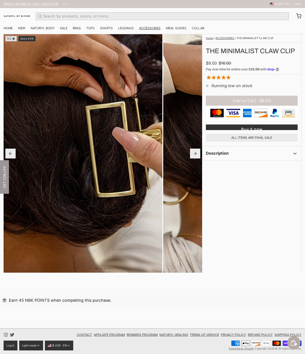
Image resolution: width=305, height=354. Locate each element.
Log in (297, 4)
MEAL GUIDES (176, 28)
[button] (217, 77)
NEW (21, 28)
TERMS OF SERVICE (204, 335)
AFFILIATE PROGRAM (109, 335)
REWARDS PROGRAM (142, 335)
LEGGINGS (126, 28)
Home (209, 38)
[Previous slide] (10, 153)
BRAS (77, 28)
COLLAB (198, 28)
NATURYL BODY (42, 28)
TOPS (90, 28)
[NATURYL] (17, 16)
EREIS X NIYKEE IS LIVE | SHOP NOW (31, 4)
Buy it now (252, 128)
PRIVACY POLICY (233, 335)
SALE (63, 28)
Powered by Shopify (241, 348)
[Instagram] (6, 335)
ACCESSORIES (150, 28)
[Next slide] (195, 153)
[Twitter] (12, 335)
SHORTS (106, 28)
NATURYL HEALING (173, 335)
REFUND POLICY (260, 335)
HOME (8, 28)
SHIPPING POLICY (287, 335)
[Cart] (296, 16)
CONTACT (84, 335)
